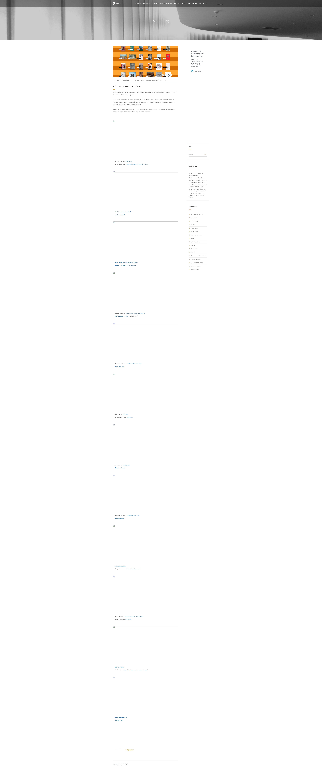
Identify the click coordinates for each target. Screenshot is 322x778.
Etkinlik (193, 245)
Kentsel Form (143, 80)
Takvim (183, 3)
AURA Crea (194, 217)
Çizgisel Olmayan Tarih (133, 515)
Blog (188, 3)
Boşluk (133, 80)
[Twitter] (115, 764)
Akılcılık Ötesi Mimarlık (197, 214)
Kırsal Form (150, 80)
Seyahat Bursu (195, 269)
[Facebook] (118, 764)
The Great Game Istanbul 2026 (197, 177)
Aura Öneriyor (126, 80)
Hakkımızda (146, 3)
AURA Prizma (194, 224)
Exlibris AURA (194, 249)
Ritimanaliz (128, 619)
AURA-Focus (194, 231)
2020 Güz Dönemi (119, 80)
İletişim (194, 3)
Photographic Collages (131, 262)
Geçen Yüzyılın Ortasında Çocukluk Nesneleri (136, 670)
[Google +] (122, 764)
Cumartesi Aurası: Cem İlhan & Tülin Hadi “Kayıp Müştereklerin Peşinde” (197, 195)
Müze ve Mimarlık (195, 259)
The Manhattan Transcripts (134, 364)
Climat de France (131, 265)
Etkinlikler (176, 3)
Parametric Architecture (197, 262)
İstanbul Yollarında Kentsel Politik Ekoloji (137, 164)
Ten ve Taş (129, 161)
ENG (200, 3)
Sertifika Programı (158, 3)
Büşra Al (137, 80)
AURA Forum (194, 221)
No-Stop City (126, 465)
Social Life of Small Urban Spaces (135, 313)
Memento (130, 417)
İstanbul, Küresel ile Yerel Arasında (134, 616)
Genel (192, 252)
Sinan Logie (156, 80)
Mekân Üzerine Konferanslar (198, 255)
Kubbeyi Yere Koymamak (133, 569)
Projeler (168, 3)
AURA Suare (194, 228)
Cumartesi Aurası (195, 242)
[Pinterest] (126, 764)
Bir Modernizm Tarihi (196, 235)
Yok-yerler (126, 414)
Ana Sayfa (138, 3)
